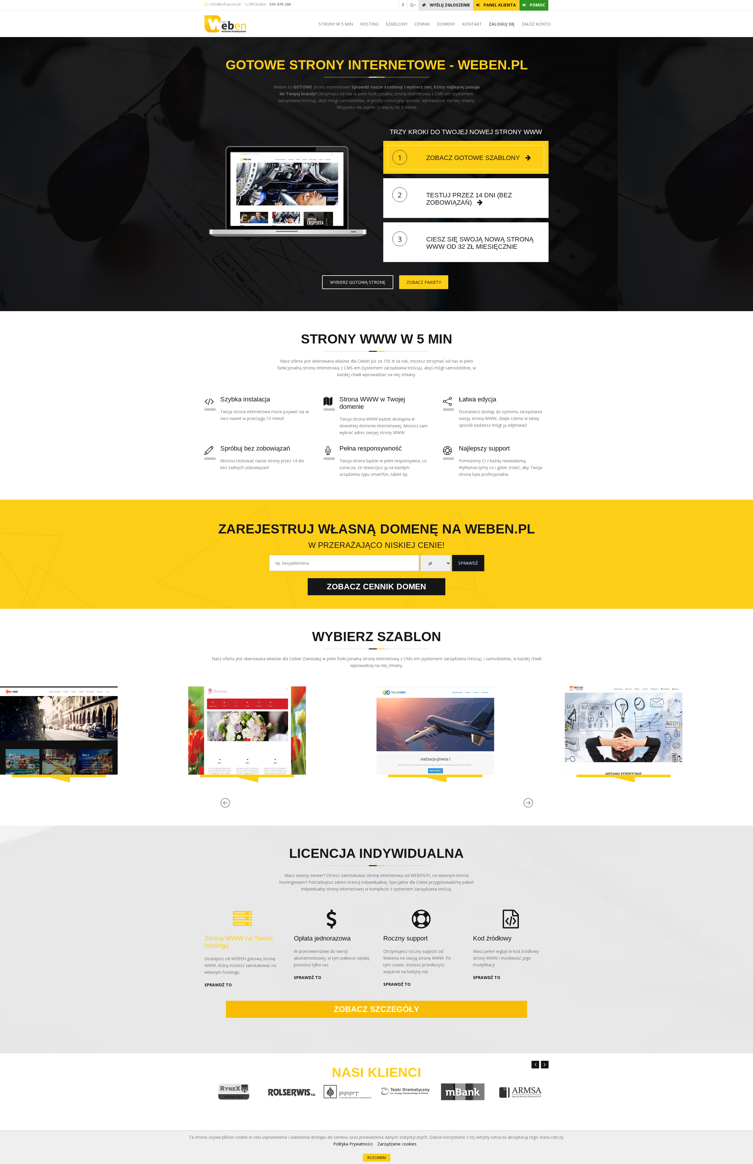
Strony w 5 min (335, 24)
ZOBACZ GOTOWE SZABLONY (473, 157)
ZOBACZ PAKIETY (424, 282)
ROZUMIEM (376, 1157)
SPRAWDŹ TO (218, 985)
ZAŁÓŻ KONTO (535, 24)
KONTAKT (471, 24)
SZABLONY (395, 24)
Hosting (369, 24)
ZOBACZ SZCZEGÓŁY (376, 1009)
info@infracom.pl (224, 4)
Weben (247, 24)
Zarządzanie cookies (397, 1144)
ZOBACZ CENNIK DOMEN (376, 586)
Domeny (445, 24)
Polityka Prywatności (353, 1144)
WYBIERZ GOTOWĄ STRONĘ (357, 282)
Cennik (421, 24)
